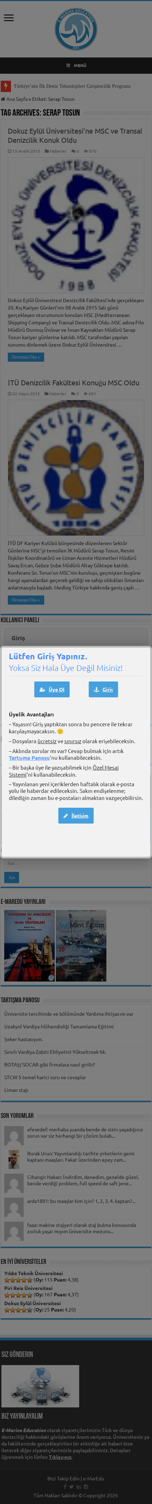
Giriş (108, 689)
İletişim (79, 815)
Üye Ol (56, 689)
